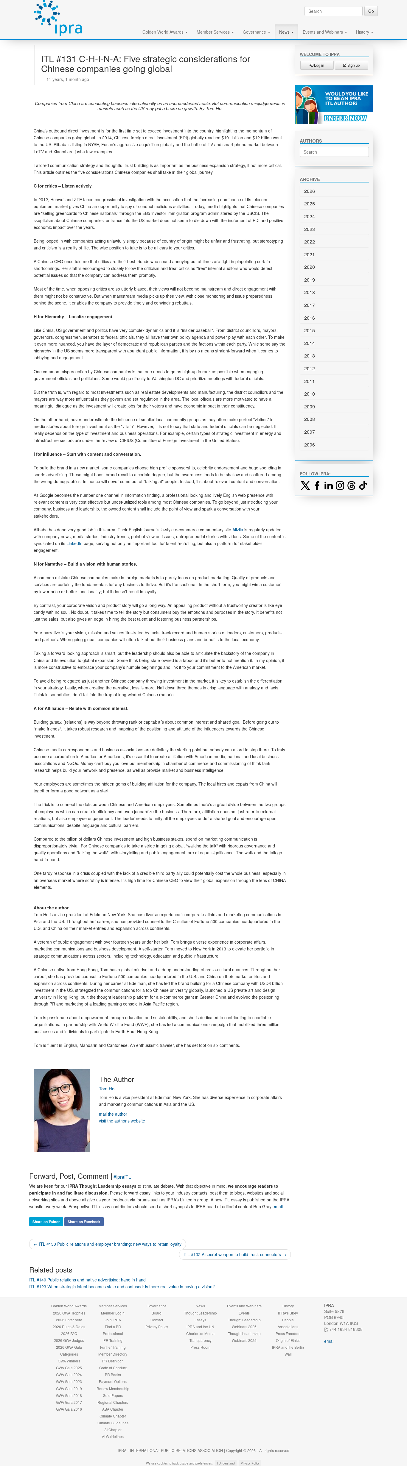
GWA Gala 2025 (69, 1367)
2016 (309, 317)
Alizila (237, 530)
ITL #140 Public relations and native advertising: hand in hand (87, 1280)
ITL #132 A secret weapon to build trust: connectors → (235, 1254)
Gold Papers (113, 1395)
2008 (309, 419)
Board (156, 1312)
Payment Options (113, 1381)
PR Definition (113, 1360)
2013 (309, 355)
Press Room (200, 1347)
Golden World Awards (163, 32)
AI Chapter (113, 1429)
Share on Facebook (84, 1221)
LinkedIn (74, 543)
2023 (309, 229)
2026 (309, 191)
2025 (309, 203)
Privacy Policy (156, 1326)
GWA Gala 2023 (69, 1381)
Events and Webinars (323, 32)
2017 (309, 305)
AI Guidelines (113, 1436)
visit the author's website (122, 1121)
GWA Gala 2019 (69, 1388)
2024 (309, 216)
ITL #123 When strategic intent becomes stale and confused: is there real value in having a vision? (122, 1286)
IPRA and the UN (200, 1326)
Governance (255, 32)
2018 (309, 292)
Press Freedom (288, 1333)
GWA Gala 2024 (69, 1374)
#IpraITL (122, 1176)
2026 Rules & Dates (69, 1326)
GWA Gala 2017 (69, 1402)
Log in (318, 65)
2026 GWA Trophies (69, 1312)
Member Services (214, 32)
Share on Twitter (46, 1221)
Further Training (113, 1347)
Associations (288, 1326)
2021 (309, 254)
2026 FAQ (69, 1333)
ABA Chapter (112, 1409)
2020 (309, 266)
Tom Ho (106, 1088)
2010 (309, 393)
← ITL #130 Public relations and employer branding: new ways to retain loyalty (107, 1244)
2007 (309, 431)
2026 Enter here (69, 1319)
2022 (309, 241)
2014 (309, 343)
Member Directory (112, 1353)
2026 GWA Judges (69, 1340)
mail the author (113, 1114)
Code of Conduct (113, 1367)
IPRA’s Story (288, 1312)
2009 (309, 406)
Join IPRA (113, 1319)
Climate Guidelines (112, 1422)
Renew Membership (113, 1388)
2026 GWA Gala (69, 1347)
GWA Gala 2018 (69, 1395)
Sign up (353, 65)
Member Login (113, 1312)
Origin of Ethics (288, 1340)
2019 (309, 279)
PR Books (113, 1374)
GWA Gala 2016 (69, 1409)
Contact (156, 1319)
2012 (309, 368)
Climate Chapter (113, 1415)
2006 (309, 444)
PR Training (112, 1340)
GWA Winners (69, 1360)
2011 (309, 381)
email (278, 1206)
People (288, 1319)
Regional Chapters (112, 1402)
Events (244, 1312)
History (363, 32)
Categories (69, 1353)
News (285, 32)
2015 (309, 330)
